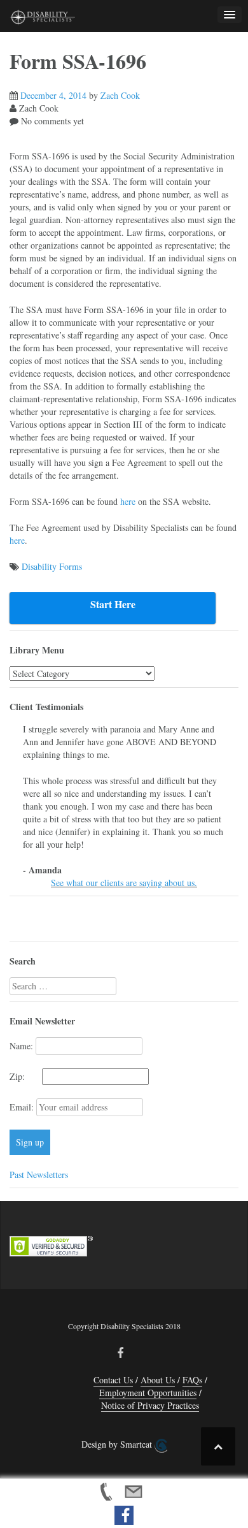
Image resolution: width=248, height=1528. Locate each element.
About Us (158, 1380)
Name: (21, 1046)
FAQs (192, 1380)
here (127, 501)
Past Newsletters (39, 1174)
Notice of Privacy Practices (150, 1405)
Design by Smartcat (118, 1444)
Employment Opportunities (147, 1392)
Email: (23, 1107)
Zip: (24, 1076)
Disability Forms (52, 566)
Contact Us (113, 1380)
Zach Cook (120, 95)
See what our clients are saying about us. (124, 883)
